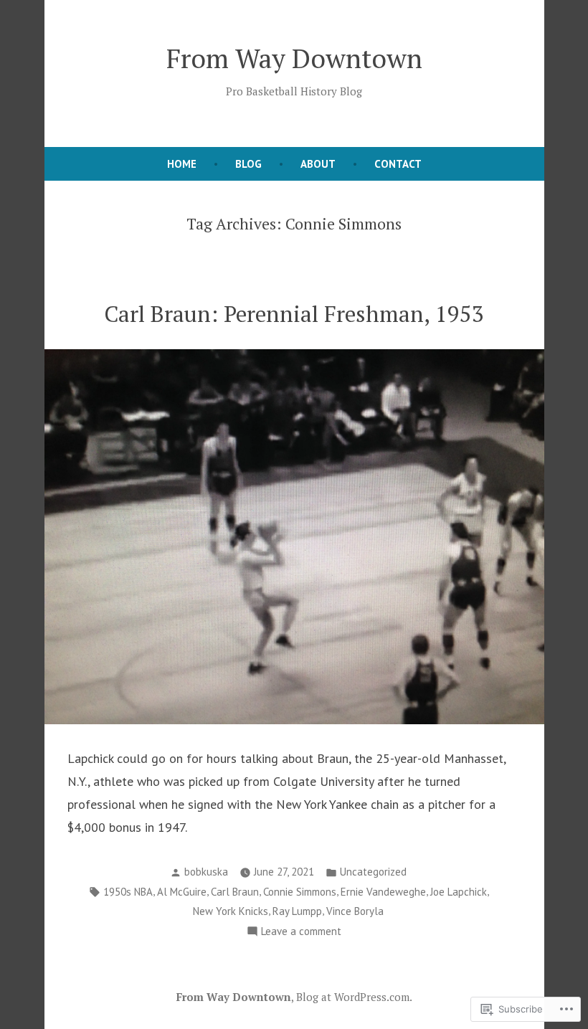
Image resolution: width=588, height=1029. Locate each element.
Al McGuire (182, 891)
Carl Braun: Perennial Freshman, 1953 (294, 313)
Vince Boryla (355, 911)
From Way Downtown (294, 58)
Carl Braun (235, 891)
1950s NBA (128, 891)
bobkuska (206, 871)
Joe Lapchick (458, 891)
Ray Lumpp (297, 911)
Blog (248, 164)
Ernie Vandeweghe (383, 891)
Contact (398, 164)
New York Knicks (230, 911)
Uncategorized (373, 871)
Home (181, 164)
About (318, 164)
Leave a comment (301, 933)
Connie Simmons (299, 891)
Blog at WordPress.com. (354, 997)
